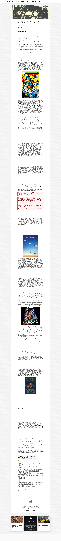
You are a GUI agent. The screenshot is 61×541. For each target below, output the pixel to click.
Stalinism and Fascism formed (35, 415)
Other (29, 348)
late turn (37, 372)
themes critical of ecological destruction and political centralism (34, 211)
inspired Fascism (38, 225)
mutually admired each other (39, 425)
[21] (40, 410)
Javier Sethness (21, 27)
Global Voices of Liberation (33, 1)
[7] (38, 135)
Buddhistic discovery (40, 402)
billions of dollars (30, 292)
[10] (32, 155)
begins (31, 62)
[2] (40, 60)
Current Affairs (41, 523)
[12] (34, 170)
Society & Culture (22, 25)
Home (12, 1)
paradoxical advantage (30, 297)
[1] (30, 52)
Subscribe (26, 1)
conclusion (34, 177)
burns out (23, 185)
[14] (23, 190)
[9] (20, 141)
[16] (40, 229)
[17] (40, 259)
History (13, 523)
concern (19, 327)
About (14, 1)
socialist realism (20, 56)
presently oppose (20, 69)
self (26, 348)
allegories (19, 296)
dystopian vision (36, 64)
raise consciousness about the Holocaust (35, 105)
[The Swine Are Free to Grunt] (44, 519)
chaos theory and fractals (27, 372)
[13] (34, 173)
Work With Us (18, 1)
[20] (25, 405)
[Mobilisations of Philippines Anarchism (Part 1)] (17, 519)
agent (35, 226)
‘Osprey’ (22, 64)
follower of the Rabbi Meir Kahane (27, 109)
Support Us (22, 1)
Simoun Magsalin (15, 527)
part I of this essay (25, 44)
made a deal (25, 426)
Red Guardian (19, 103)
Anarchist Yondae (42, 526)
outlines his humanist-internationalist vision (29, 190)
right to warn (23, 39)
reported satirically (28, 127)
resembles (28, 351)
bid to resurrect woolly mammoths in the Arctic (27, 374)
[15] (37, 222)
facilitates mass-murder (32, 350)
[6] (23, 131)
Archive (39, 1)
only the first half (33, 233)
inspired (30, 352)
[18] (39, 305)
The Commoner (6, 1)
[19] (31, 359)
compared (19, 107)
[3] (27, 67)
